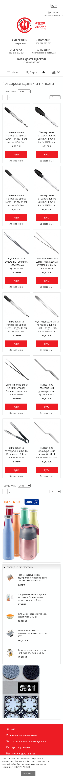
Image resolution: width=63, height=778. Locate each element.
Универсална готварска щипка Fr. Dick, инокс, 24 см (16, 451)
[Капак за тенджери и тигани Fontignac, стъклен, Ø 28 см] (10, 653)
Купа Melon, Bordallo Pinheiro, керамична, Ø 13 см (32, 615)
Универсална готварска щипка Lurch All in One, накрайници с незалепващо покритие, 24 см (46, 136)
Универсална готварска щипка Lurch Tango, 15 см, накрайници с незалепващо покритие (16, 136)
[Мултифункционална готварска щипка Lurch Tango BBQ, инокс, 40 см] (46, 306)
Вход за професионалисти (53, 14)
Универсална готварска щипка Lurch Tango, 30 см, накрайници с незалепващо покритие (16, 325)
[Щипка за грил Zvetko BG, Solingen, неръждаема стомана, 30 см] (16, 243)
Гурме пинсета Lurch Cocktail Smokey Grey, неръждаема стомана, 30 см (16, 388)
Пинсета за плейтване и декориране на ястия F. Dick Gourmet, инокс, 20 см (46, 388)
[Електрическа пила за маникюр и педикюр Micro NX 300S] (10, 633)
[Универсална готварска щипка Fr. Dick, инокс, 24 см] (16, 432)
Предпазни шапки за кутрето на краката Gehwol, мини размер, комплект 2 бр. (32, 597)
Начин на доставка (20, 753)
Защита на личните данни (26, 741)
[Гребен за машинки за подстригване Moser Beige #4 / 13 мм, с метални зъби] (10, 578)
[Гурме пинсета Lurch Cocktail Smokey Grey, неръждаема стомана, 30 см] (16, 369)
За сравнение (16, 160)
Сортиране (10, 91)
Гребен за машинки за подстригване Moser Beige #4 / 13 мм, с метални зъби (32, 577)
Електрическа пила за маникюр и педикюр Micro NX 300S (32, 633)
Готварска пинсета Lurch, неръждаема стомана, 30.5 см (47, 261)
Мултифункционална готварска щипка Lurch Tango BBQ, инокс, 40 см (47, 325)
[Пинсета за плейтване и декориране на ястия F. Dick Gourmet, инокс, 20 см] (46, 369)
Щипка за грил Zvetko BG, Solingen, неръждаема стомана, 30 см (16, 262)
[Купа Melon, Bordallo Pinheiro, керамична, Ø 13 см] (10, 617)
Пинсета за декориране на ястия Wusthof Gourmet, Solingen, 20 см (46, 451)
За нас (10, 729)
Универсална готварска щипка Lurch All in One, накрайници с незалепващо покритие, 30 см (46, 199)
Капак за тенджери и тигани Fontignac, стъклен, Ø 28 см (32, 651)
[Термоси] (31, 529)
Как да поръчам (18, 747)
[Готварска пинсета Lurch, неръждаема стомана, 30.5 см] (46, 243)
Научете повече (22, 766)
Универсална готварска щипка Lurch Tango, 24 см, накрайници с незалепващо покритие (16, 199)
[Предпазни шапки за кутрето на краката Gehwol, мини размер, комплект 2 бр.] (10, 597)
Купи (16, 154)
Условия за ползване (21, 735)
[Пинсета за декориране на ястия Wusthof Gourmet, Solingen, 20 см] (46, 432)
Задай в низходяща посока (33, 91)
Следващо (14, 97)
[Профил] (44, 72)
